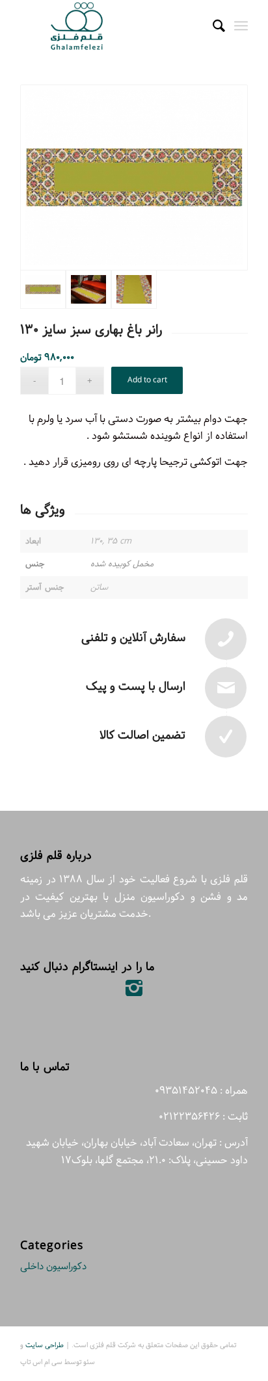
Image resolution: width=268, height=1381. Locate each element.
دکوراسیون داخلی (53, 1266)
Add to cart (147, 380)
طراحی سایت (44, 1344)
